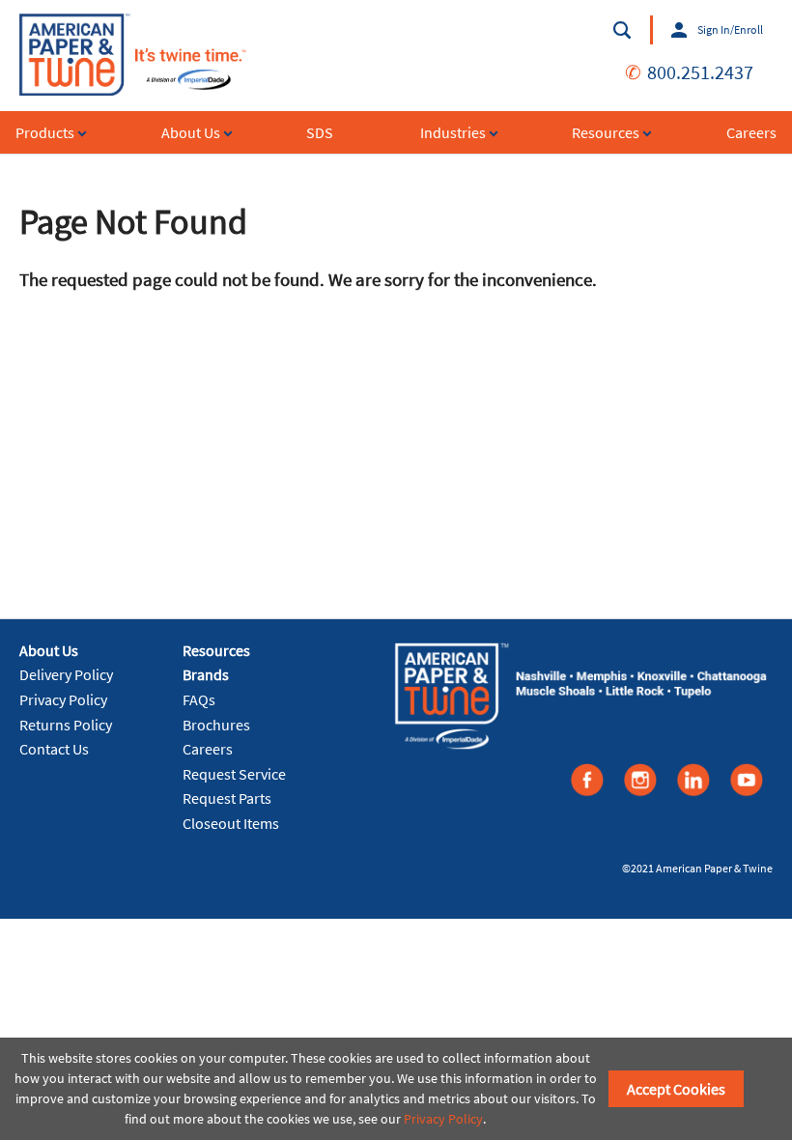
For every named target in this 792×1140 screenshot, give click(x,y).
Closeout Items (231, 823)
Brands (206, 674)
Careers (208, 748)
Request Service (234, 774)
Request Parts (227, 798)
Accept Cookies (676, 1088)
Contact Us (54, 748)
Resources (216, 650)
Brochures (216, 724)
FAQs (199, 699)
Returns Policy (65, 724)
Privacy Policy (63, 699)
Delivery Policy (66, 674)
